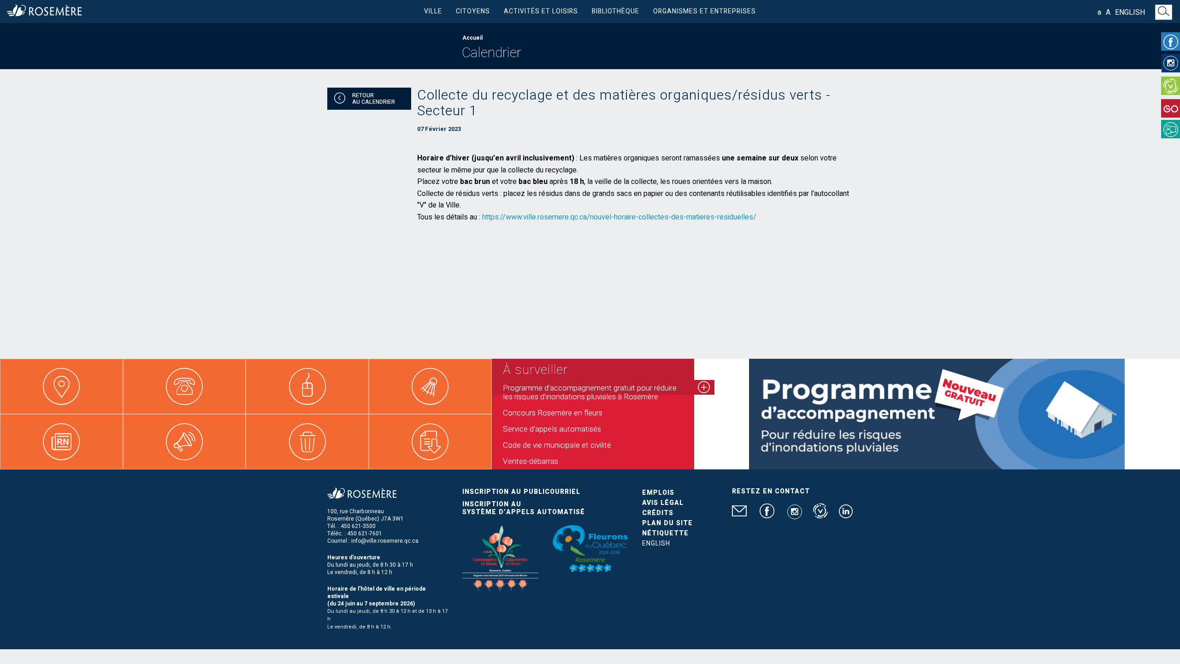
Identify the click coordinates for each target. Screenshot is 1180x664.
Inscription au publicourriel (521, 492)
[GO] (1170, 108)
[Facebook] (1170, 41)
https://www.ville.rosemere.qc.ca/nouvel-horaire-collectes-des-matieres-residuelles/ (619, 217)
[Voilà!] (1170, 86)
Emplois (658, 493)
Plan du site (667, 523)
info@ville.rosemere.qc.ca (385, 541)
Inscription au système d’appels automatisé (523, 508)
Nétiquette (665, 533)
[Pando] (1170, 129)
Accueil (472, 38)
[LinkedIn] (846, 515)
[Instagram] (1171, 63)
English (1130, 12)
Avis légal (663, 503)
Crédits (657, 513)
